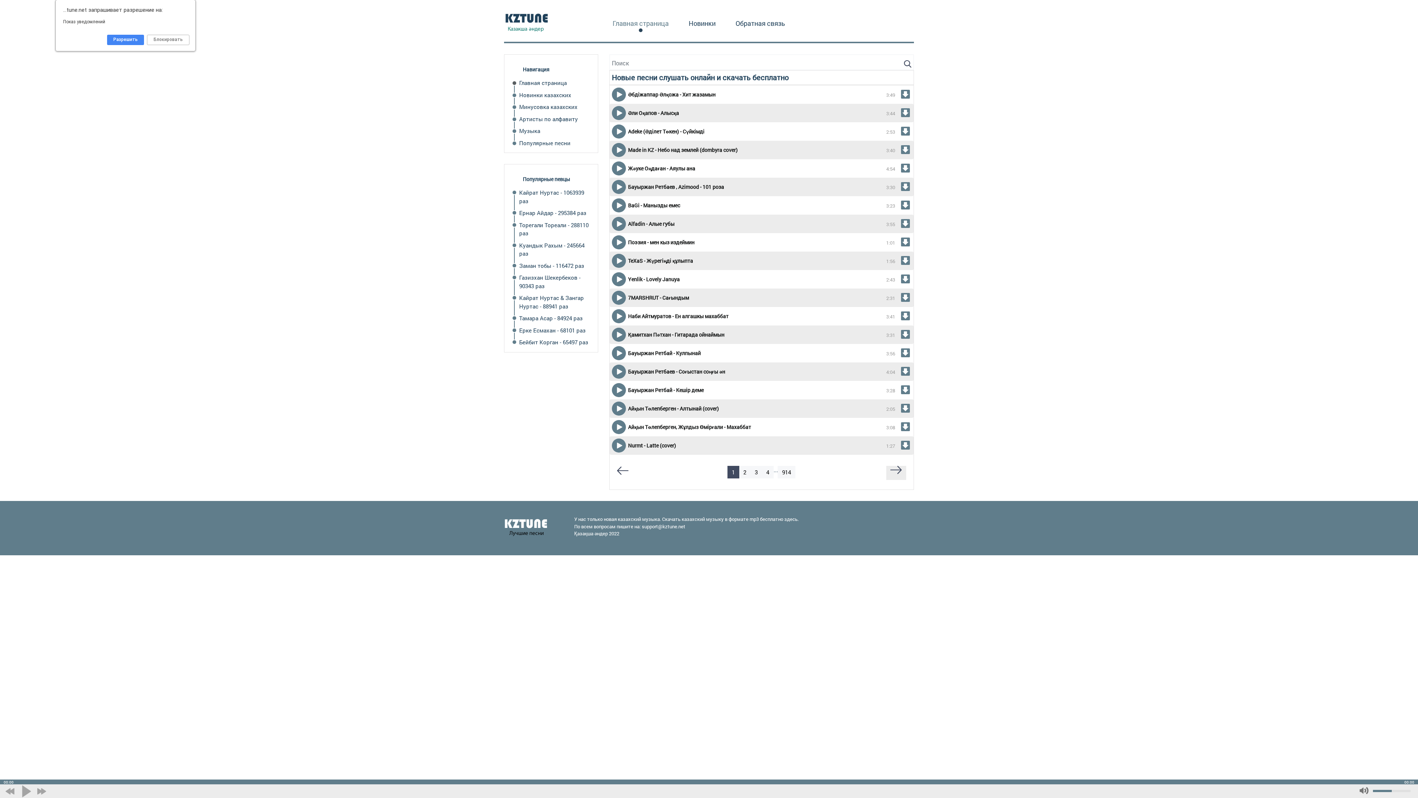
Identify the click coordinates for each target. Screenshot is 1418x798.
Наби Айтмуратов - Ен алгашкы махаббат (678, 316)
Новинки (702, 23)
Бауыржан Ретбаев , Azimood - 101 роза (676, 186)
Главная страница (641, 23)
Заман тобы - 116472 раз (551, 265)
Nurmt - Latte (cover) (652, 445)
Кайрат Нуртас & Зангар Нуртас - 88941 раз (551, 302)
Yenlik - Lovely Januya (654, 279)
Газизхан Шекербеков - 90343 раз (549, 282)
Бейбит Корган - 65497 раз (553, 342)
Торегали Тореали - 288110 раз (554, 229)
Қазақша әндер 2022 (596, 533)
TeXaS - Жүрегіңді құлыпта (660, 260)
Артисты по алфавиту (548, 119)
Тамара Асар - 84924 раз (551, 318)
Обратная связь (760, 23)
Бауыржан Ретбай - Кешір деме (666, 389)
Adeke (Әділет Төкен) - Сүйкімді (666, 131)
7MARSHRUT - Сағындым (658, 297)
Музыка (529, 130)
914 (786, 472)
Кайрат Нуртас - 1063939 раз (551, 197)
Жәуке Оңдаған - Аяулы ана (661, 168)
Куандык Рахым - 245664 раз (552, 250)
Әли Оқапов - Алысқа (653, 112)
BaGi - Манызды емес (654, 205)
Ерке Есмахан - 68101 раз (552, 330)
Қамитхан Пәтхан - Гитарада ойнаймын (676, 334)
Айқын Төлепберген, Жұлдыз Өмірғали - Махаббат (689, 426)
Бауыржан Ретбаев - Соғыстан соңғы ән (676, 371)
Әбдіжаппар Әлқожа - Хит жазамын (672, 94)
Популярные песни (545, 143)
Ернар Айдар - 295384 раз (552, 212)
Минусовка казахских (548, 106)
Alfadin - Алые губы (651, 223)
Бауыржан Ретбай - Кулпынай (664, 353)
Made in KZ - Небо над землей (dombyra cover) (683, 149)
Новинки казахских (545, 95)
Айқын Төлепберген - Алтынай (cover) (673, 408)
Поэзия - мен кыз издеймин (661, 242)
